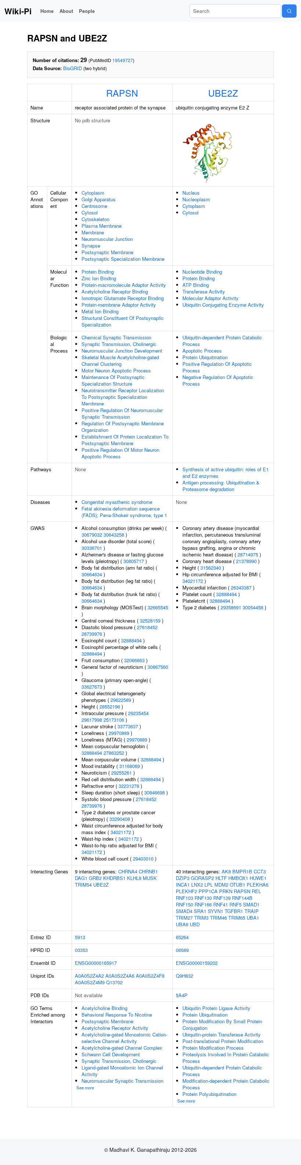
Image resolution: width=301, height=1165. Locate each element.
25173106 (114, 719)
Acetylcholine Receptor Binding (114, 291)
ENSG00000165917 (96, 962)
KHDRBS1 (114, 877)
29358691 (231, 607)
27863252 (114, 752)
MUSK (150, 877)
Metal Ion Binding (100, 311)
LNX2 (197, 884)
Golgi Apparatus (98, 199)
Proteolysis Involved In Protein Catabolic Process (225, 1057)
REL (256, 891)
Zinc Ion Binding (98, 278)
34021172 (120, 832)
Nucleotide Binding (202, 271)
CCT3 (260, 871)
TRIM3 (201, 917)
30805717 (133, 561)
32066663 (134, 660)
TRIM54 (83, 884)
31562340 (210, 567)
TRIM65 (236, 917)
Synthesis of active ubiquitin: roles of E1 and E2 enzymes (225, 472)
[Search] (289, 11)
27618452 (147, 627)
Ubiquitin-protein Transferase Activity (221, 1034)
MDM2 (221, 884)
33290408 (119, 818)
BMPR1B (242, 871)
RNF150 (184, 904)
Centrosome (94, 205)
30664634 (91, 574)
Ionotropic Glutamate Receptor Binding (122, 298)
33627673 (91, 686)
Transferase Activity (203, 291)
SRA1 (200, 911)
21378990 (246, 561)
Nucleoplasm (196, 199)
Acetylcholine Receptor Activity (114, 1027)
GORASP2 (202, 877)
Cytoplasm (92, 192)
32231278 (129, 785)
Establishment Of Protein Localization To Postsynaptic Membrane (124, 440)
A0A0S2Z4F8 (150, 975)
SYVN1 (215, 911)
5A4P (182, 995)
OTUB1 (237, 884)
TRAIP (251, 911)
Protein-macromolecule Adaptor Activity (123, 284)
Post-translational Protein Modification (222, 1041)
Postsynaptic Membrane (107, 252)
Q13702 (114, 982)
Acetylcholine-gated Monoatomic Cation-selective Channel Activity (124, 1038)
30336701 (91, 547)
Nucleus (191, 192)
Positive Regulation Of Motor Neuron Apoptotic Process (120, 453)
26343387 (241, 587)
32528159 (150, 620)
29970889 (119, 732)
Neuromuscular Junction (107, 238)
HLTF (221, 877)
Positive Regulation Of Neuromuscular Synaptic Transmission (122, 413)
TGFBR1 (234, 911)
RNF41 (220, 904)
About (66, 10)
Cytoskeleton (95, 219)
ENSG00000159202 (197, 962)
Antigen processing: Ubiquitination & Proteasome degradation (221, 486)
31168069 (129, 765)
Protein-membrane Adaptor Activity (118, 304)
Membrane (92, 232)
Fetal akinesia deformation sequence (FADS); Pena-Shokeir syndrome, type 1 (124, 512)
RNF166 (203, 904)
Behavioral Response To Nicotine (116, 1014)
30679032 (91, 534)
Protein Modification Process (213, 1047)
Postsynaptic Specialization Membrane (122, 258)
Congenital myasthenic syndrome (116, 501)
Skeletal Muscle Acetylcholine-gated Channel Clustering (120, 360)
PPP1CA (208, 891)
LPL (208, 884)
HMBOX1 (238, 877)
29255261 (121, 772)
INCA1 (183, 884)
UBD (195, 924)
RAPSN (122, 92)
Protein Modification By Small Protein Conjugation (222, 1024)
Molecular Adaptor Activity (210, 298)
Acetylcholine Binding (104, 1008)
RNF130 (203, 897)
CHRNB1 (148, 871)
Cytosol (89, 212)
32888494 (131, 640)
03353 (81, 949)
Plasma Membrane (101, 225)
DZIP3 (182, 877)
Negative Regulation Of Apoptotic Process (217, 380)
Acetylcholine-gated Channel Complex (121, 1047)
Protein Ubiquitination (205, 357)
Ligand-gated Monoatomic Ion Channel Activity (122, 1071)
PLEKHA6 (257, 884)
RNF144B (242, 897)
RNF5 (235, 904)
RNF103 (184, 897)
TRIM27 (184, 917)
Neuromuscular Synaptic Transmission (122, 1080)
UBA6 (182, 924)
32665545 (158, 607)
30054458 (253, 607)
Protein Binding (97, 271)
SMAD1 (251, 904)
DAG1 (81, 877)
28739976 (91, 633)
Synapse (90, 245)
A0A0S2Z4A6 (119, 975)
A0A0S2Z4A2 (89, 975)
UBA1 (253, 917)
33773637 (127, 726)
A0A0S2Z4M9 (90, 982)
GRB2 (95, 877)
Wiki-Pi (18, 11)
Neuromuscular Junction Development (121, 350)
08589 (182, 949)
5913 (80, 937)
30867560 (158, 666)
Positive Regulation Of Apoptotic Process (217, 367)
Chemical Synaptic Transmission (116, 337)
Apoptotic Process (202, 350)
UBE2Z (223, 92)
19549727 (122, 60)
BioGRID (72, 68)
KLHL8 (134, 877)
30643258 (114, 534)
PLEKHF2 (186, 891)
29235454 (138, 713)
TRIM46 (218, 917)
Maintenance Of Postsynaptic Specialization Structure (113, 380)
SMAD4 (184, 911)
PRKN (225, 891)
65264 (182, 937)
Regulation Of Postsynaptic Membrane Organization (122, 426)
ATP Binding (195, 284)
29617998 (91, 719)
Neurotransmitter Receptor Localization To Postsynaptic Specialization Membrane (122, 397)
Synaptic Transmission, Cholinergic (118, 343)
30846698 (154, 792)
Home (47, 10)
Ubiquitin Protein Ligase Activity (216, 1008)
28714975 (247, 554)
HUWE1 (258, 877)
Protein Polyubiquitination (209, 1093)
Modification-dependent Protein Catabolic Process (225, 1084)
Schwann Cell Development (110, 1054)
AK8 (226, 871)
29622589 (120, 699)
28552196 (109, 706)
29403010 (143, 858)
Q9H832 (184, 975)
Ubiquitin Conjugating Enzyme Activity (223, 304)
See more (85, 1087)
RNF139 (222, 897)
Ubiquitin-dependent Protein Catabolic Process (222, 340)
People (87, 10)
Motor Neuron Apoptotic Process (116, 370)
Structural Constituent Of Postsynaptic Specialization (122, 321)
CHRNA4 (127, 871)
